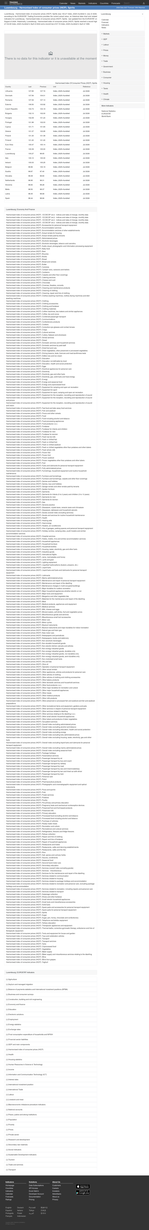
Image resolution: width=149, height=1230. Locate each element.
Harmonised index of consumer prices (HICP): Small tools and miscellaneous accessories (40, 902)
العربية (31, 1213)
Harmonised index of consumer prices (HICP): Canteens (28, 272)
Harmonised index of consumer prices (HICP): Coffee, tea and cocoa (32, 314)
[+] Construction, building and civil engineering (24, 999)
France (8, 149)
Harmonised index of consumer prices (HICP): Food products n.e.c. (32, 423)
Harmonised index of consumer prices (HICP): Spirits (26, 912)
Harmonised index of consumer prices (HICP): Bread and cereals (31, 261)
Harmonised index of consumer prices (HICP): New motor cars (30, 633)
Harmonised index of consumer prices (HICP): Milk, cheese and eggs (32, 609)
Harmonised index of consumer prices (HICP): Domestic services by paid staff (36, 345)
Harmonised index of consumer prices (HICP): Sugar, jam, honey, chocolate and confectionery (42, 917)
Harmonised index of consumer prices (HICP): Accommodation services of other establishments (43, 230)
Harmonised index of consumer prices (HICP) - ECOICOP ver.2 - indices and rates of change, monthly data (47, 214)
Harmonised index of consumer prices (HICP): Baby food (28, 248)
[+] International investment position (19, 1084)
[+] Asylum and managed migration (19, 984)
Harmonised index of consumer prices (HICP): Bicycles (27, 254)
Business (106, 72)
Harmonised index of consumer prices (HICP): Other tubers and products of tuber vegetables (41, 719)
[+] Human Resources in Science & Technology (24, 1064)
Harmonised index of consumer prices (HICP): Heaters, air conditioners (33, 525)
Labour (105, 44)
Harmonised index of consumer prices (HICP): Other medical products (33, 695)
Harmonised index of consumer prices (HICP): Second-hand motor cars (33, 863)
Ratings (9, 1199)
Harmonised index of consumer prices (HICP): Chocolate (28, 282)
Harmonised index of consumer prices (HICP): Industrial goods (30, 552)
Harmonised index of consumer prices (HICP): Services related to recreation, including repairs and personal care (49, 889)
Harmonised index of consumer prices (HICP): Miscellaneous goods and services (37, 614)
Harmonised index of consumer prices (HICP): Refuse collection (30, 834)
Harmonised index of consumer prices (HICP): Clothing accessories (32, 303)
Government (107, 66)
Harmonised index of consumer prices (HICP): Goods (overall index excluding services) (39, 512)
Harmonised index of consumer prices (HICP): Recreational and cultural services (37, 829)
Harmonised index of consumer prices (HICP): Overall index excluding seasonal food (39, 750)
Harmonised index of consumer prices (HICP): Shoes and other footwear (34, 896)
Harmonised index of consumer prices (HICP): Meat (26, 601)
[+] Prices (9, 1129)
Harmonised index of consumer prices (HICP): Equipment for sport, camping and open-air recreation (44, 392)
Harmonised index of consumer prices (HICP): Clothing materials (31, 309)
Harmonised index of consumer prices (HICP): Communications (30, 319)
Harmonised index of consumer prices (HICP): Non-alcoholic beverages (33, 640)
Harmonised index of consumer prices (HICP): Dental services (30, 337)
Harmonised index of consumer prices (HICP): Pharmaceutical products (33, 782)
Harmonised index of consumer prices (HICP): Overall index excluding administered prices (41, 724)
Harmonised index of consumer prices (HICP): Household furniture (31, 544)
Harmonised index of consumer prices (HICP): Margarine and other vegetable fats (37, 596)
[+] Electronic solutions (15, 1014)
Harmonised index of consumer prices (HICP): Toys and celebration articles (35, 936)
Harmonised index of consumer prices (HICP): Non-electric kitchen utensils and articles (39, 646)
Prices (105, 50)
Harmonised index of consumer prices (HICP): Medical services (30, 606)
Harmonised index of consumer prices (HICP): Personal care (29, 776)
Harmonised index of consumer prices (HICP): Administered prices (31, 238)
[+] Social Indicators (13, 1149)
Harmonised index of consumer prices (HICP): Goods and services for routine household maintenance (45, 515)
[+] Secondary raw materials (17, 1144)
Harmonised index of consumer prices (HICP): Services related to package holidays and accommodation (46, 881)
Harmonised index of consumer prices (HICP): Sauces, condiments (32, 857)
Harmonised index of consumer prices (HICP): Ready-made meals (31, 823)
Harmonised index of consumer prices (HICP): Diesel (26, 340)
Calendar (105, 19)
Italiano (20, 1210)
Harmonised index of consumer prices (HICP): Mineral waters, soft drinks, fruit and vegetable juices (44, 612)
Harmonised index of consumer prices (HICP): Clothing (27, 301)
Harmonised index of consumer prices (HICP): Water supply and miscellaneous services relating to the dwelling (49, 954)
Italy (6, 158)
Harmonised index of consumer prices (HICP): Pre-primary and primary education (37, 802)
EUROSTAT (90, 19)
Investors (55, 1191)
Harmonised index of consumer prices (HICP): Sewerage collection (32, 894)
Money (105, 55)
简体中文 (44, 1207)
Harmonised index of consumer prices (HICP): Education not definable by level (36, 361)
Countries (9, 1188)
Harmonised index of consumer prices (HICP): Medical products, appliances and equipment (41, 604)
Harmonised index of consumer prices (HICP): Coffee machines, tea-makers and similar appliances (44, 311)
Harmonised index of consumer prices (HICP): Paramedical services (32, 755)
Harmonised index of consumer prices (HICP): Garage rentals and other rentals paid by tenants (42, 486)
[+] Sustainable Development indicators (21, 1154)
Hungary (8, 118)
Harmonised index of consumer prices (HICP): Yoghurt (27, 962)
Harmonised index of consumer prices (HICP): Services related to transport (35, 891)
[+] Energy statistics (13, 1024)
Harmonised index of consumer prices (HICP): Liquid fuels (28, 567)
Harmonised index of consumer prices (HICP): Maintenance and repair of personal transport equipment (45, 580)
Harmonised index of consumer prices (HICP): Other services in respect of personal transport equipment (46, 708)
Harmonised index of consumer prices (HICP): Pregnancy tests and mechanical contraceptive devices (45, 805)
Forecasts (9, 1196)
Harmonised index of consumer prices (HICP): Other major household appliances (37, 690)
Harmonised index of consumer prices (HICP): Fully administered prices (33, 468)
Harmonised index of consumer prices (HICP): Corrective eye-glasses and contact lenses (40, 327)
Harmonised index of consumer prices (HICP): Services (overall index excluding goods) (39, 868)
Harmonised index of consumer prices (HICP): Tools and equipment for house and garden (40, 933)
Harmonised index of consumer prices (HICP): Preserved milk (30, 810)
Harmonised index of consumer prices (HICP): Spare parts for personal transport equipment (41, 910)
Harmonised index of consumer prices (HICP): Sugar (26, 915)
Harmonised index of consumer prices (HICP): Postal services (30, 795)
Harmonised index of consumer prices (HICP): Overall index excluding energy (36, 732)
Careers (55, 1188)
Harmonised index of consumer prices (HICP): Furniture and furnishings (33, 476)
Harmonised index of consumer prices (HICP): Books (26, 256)
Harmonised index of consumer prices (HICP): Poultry (26, 800)
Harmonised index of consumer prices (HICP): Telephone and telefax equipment (37, 920)
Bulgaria (8, 113)
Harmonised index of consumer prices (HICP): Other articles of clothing (33, 674)
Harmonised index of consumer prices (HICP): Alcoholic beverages (32, 241)
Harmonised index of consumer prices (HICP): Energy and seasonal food (34, 382)
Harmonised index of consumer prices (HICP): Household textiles (31, 546)
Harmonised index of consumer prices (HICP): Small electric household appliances (38, 899)
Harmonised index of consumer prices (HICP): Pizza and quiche (30, 789)
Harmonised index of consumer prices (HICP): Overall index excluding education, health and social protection (48, 729)
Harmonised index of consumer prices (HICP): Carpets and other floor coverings (37, 275)
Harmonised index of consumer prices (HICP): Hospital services (30, 536)
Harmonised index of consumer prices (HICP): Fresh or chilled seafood (33, 444)
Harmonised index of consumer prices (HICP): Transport (27, 938)
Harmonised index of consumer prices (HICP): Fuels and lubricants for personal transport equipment (44, 465)
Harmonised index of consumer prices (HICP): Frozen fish (28, 452)
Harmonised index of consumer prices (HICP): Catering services (31, 277)
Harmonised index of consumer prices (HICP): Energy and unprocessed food (35, 384)
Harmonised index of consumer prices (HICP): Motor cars (28, 619)
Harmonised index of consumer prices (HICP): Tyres (26, 944)
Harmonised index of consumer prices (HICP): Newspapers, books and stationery (37, 638)
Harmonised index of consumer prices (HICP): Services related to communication (37, 876)
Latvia (7, 193)
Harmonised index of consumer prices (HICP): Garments (28, 491)
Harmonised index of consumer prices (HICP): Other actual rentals (31, 669)
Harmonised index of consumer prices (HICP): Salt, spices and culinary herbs (36, 855)
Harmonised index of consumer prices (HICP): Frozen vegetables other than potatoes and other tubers (45, 460)
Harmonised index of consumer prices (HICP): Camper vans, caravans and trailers (37, 269)
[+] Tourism (10, 1159)
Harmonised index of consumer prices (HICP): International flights (31, 554)
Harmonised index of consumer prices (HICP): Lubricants (28, 575)
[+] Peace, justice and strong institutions (21, 1114)
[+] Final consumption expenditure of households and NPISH (29, 1034)
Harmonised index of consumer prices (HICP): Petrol (26, 779)
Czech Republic (11, 109)
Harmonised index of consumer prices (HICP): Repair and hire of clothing (34, 836)
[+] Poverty (10, 1124)
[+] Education (11, 1009)
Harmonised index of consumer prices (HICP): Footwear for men (31, 431)
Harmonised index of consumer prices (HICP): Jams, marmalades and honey (35, 557)
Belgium (8, 167)
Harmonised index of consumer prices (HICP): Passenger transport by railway (36, 763)
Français (9, 1216)
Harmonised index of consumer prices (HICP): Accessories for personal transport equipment (41, 225)
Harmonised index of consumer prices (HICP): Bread (26, 259)
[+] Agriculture (11, 979)
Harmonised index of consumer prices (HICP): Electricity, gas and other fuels (35, 374)
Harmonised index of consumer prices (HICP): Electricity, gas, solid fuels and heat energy (40, 376)
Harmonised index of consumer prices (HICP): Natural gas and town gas (34, 630)
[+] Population (11, 1119)
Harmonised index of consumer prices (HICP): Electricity (28, 371)
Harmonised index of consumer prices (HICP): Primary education (31, 813)
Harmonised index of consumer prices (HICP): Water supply (29, 951)
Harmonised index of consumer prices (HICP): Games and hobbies (32, 481)
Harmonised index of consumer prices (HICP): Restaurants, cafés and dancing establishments (42, 847)
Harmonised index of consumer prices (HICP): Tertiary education (31, 923)
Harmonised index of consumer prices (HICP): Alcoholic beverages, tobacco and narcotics (41, 243)
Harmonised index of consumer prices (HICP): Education (28, 358)
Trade (105, 61)
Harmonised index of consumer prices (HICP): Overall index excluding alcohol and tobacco (41, 727)
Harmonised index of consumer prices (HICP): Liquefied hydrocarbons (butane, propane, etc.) (42, 565)
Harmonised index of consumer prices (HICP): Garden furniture (30, 489)
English (8, 1207)
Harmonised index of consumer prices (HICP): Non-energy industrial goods (35, 648)
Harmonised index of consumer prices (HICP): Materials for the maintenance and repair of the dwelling (45, 599)
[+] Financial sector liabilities (17, 1039)
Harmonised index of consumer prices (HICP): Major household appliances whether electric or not (43, 591)
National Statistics (109, 111)
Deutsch (20, 1207)
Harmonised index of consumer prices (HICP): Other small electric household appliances (40, 716)
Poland (8, 135)
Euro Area (9, 144)
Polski (19, 1213)
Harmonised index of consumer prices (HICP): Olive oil (27, 664)
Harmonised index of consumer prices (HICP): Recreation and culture (33, 826)
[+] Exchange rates (13, 1029)
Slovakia (8, 176)
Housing (106, 83)
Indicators (105, 25)
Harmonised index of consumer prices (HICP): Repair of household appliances (36, 842)
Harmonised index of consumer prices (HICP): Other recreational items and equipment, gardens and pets (46, 706)
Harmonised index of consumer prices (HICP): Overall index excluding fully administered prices (42, 734)
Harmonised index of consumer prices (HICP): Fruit (25, 463)
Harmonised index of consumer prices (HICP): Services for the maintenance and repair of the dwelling (45, 873)
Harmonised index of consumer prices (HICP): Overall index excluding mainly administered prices (43, 748)
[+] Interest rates (12, 1079)
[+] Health (10, 1054)
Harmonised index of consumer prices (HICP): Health (26, 518)
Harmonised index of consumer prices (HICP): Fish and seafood (30, 410)
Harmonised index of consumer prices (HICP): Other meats (28, 693)
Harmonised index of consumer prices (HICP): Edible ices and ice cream (34, 356)
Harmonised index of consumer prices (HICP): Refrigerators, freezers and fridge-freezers (40, 831)
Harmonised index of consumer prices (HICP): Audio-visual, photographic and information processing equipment (49, 246)
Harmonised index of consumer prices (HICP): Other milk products (31, 698)
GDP (104, 39)
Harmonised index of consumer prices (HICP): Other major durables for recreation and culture (42, 687)
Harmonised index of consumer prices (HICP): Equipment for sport (31, 390)
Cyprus (8, 126)
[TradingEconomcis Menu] (6, 3)
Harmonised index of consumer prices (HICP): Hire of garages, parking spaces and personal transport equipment (49, 528)
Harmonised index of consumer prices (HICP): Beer (26, 251)
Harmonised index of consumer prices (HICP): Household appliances (32, 541)
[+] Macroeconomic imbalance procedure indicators (25, 1104)
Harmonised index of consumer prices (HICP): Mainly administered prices (34, 578)
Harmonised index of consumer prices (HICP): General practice (30, 504)
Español (9, 1210)
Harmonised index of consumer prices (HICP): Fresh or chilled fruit (31, 442)
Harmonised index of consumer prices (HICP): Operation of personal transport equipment (40, 667)
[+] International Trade (14, 1089)
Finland (8, 140)
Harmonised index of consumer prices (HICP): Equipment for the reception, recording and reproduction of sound (49, 395)
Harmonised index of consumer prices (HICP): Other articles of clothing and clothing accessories (43, 677)
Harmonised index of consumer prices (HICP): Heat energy (28, 523)
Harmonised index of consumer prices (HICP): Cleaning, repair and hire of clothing (38, 293)
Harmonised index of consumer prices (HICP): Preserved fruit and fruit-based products (39, 808)
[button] (144, 3)
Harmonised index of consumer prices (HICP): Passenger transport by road (35, 766)
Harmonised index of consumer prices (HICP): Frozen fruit (28, 455)
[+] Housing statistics (14, 1059)
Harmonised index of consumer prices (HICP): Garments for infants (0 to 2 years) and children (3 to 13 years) (47, 494)
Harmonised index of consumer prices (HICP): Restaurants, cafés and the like (36, 849)
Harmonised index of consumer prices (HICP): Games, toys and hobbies (34, 484)
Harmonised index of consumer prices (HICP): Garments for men (31, 497)
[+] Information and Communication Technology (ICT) (26, 1074)
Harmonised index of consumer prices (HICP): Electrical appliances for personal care (39, 369)
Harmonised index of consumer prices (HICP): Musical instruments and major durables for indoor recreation (47, 627)
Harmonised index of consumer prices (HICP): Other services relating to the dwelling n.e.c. (41, 714)
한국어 (43, 1213)
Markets (105, 33)
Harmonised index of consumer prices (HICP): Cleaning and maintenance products (38, 288)
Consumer (106, 77)
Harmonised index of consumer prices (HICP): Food (26, 416)
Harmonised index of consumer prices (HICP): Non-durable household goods (36, 643)
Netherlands (10, 180)
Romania (8, 100)
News (104, 27)
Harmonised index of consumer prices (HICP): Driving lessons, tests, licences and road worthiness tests (46, 353)
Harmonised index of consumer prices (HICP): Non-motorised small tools (34, 659)
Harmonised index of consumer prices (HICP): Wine (26, 957)
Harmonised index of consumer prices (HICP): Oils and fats (29, 661)
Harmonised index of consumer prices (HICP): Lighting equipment (31, 562)
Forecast (105, 22)
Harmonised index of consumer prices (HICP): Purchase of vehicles (32, 821)
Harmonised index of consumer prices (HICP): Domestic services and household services (40, 342)
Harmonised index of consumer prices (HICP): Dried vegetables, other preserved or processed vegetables (47, 350)
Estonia (8, 104)
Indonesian (21, 1216)
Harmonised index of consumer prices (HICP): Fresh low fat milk (30, 437)
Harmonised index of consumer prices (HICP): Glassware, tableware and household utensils (41, 510)
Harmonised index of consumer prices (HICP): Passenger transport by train (35, 774)
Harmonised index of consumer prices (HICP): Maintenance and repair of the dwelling (39, 583)
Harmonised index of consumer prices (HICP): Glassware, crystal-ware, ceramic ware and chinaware (45, 507)
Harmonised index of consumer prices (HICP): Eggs (26, 366)
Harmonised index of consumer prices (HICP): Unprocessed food (31, 946)
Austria (8, 171)
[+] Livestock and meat (14, 1099)
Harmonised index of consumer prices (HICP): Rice (26, 852)
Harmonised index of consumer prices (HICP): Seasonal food (29, 860)
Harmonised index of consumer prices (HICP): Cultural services (30, 332)
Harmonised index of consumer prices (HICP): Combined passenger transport (36, 316)
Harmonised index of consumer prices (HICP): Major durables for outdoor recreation (38, 588)
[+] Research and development (18, 1139)
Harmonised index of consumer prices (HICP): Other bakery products (32, 680)
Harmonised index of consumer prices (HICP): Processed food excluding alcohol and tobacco (42, 815)
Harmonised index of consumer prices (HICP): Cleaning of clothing (31, 290)
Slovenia (8, 184)
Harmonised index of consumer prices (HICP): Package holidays (31, 753)
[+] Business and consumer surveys (19, 994)
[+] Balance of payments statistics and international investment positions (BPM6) (37, 989)
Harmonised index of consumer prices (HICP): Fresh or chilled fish (31, 439)
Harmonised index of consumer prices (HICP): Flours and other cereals (33, 413)
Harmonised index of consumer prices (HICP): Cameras (27, 267)
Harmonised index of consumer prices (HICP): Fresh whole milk (30, 450)
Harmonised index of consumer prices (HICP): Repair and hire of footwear (34, 839)
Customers (56, 1185)
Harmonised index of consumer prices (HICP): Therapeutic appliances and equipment (39, 925)
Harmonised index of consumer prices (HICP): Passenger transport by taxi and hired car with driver (44, 771)
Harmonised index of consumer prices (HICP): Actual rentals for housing (34, 233)
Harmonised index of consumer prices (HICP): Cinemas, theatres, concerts (34, 285)
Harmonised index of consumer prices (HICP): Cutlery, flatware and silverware (36, 335)
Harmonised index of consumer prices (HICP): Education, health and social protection (39, 363)
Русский (32, 1207)
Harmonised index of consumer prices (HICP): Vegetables (28, 949)
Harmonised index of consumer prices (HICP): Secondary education (32, 865)
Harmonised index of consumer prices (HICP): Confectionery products (33, 322)
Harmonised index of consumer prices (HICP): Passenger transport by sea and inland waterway (43, 768)
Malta (7, 189)
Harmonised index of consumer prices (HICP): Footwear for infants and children (36, 429)
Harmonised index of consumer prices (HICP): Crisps (26, 329)
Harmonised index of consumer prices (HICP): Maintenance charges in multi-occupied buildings (43, 586)
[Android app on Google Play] (83, 1192)
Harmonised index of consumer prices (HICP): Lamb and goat (30, 559)
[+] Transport (11, 1169)
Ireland (8, 162)
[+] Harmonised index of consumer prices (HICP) (24, 1049)
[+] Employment (12, 1019)
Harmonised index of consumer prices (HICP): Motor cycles (29, 622)
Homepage (10, 1185)
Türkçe (31, 1210)
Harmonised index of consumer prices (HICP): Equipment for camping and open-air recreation (42, 387)
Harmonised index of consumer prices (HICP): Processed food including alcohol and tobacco (42, 818)
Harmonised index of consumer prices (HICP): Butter (26, 264)
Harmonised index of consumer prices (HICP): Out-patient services (31, 721)
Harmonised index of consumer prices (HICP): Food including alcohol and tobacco (38, 418)
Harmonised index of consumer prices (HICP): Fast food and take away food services (38, 408)
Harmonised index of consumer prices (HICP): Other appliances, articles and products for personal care (46, 672)
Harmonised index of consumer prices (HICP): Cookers (27, 324)
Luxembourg (10, 153)
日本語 (43, 1210)
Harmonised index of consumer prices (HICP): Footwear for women (32, 434)
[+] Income (10, 1069)
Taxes (105, 88)
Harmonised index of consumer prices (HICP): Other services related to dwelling (37, 711)
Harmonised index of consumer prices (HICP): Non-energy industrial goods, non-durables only (42, 653)
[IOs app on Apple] (83, 1186)
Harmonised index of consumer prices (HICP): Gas (25, 502)
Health (105, 94)
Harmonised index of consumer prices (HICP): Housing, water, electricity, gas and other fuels (41, 549)
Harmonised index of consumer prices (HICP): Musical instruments (31, 625)
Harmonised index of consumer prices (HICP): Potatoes (27, 797)
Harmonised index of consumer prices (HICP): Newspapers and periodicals (35, 635)
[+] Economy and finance (15, 1004)
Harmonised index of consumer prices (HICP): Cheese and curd (30, 280)
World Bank (106, 116)
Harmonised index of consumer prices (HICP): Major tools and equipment (34, 593)
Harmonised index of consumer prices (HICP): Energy (27, 379)
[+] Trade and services (14, 1164)
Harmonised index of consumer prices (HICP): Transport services (31, 941)
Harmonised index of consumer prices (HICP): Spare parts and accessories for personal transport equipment (47, 907)
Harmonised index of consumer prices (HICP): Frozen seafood (30, 457)
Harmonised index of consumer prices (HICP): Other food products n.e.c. (34, 685)
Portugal (8, 122)
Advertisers (56, 1194)
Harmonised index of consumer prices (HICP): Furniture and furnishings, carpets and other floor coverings (46, 478)
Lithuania (8, 91)
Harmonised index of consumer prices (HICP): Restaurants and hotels (33, 844)
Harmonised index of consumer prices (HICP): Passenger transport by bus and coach (39, 761)
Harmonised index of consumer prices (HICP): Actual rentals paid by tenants (35, 235)
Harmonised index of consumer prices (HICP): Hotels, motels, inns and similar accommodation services (46, 538)
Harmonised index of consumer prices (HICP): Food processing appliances (35, 421)
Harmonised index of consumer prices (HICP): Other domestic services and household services (42, 682)
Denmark (8, 95)
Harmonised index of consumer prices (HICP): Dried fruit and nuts (31, 348)
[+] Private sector (12, 1134)
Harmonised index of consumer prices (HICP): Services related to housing (34, 878)
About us (55, 1196)
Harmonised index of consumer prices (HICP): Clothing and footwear (32, 306)
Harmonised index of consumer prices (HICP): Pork (26, 792)
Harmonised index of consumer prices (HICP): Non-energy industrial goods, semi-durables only (43, 656)
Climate (105, 99)
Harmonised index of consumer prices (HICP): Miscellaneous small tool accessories (38, 617)
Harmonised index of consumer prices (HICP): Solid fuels (28, 904)
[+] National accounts (14, 1109)
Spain (7, 198)
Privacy (55, 1199)
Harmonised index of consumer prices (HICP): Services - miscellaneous (33, 870)
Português (10, 1213)
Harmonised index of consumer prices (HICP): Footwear (27, 426)
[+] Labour (10, 1094)
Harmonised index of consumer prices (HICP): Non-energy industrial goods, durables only (40, 651)
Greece (8, 131)
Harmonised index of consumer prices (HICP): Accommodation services (33, 227)
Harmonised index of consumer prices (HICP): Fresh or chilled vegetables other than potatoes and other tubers (48, 447)
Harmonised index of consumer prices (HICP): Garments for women (32, 499)
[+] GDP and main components (18, 1044)
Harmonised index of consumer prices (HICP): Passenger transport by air (34, 758)
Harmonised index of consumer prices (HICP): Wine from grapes (31, 959)
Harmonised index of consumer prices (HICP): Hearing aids (29, 520)
